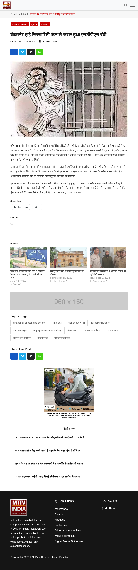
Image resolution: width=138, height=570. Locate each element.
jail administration (100, 322)
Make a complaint (65, 535)
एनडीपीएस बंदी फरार (93, 330)
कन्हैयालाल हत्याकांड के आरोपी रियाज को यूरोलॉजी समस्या (108, 273)
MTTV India (19, 14)
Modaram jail (20, 330)
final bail (57, 322)
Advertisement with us (68, 530)
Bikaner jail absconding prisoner (29, 322)
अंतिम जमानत (72, 330)
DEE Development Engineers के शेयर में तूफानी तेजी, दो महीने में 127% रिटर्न (49, 437)
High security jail (76, 322)
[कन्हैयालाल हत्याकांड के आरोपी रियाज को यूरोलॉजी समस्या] (108, 257)
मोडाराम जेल (43, 338)
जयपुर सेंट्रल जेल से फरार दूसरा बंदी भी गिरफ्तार (67, 273)
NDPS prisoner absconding (47, 330)
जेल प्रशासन (113, 330)
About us (60, 519)
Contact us (61, 525)
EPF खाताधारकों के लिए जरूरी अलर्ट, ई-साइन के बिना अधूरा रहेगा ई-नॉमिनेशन (47, 450)
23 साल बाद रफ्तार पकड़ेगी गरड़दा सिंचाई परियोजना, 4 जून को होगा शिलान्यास (47, 476)
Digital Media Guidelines (69, 541)
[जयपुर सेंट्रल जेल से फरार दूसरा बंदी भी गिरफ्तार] (68, 257)
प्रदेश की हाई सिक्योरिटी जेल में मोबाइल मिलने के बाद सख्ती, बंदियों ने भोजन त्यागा (27, 275)
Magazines (61, 509)
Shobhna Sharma (24, 42)
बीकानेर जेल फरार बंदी (22, 338)
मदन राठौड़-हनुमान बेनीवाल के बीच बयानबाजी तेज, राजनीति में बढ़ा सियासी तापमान (48, 463)
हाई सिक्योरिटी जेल (62, 338)
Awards (59, 514)
